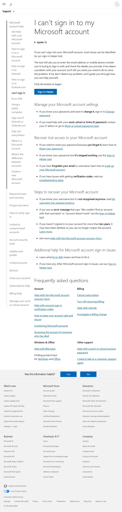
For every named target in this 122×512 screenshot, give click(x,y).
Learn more (45, 231)
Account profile (49, 390)
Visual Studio (48, 477)
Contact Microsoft (21, 501)
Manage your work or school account (20, 302)
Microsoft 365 (9, 456)
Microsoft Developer (51, 446)
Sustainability (88, 477)
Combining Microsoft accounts (51, 325)
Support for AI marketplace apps (55, 456)
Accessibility (87, 472)
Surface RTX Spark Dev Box (14, 406)
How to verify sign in (20, 214)
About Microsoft (89, 446)
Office (57, 359)
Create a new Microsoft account (17, 177)
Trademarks (60, 501)
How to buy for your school (93, 411)
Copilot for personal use (13, 416)
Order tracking (48, 411)
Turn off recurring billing (90, 301)
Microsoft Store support (52, 401)
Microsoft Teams (10, 466)
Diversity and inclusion (91, 466)
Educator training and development (96, 416)
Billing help (16, 293)
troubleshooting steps (51, 180)
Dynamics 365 (9, 451)
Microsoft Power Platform (13, 461)
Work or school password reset (82, 126)
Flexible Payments (50, 426)
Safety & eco (75, 501)
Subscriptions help (20, 285)
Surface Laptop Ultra (12, 401)
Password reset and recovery (18, 195)
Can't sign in (18, 92)
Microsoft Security (11, 446)
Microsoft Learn (49, 451)
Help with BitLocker (45, 348)
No (88, 374)
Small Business (9, 477)
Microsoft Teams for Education (94, 401)
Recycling (87, 501)
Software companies (51, 472)
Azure (45, 441)
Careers (86, 441)
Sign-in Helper (46, 91)
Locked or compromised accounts (17, 228)
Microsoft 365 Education (92, 406)
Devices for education (91, 396)
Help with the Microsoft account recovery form (76, 238)
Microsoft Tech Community (53, 461)
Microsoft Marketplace (52, 466)
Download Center (50, 396)
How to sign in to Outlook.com (19, 83)
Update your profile (16, 253)
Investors (86, 461)
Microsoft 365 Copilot (12, 472)
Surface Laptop (9, 396)
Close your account (20, 278)
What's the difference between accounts (17, 159)
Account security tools (19, 241)
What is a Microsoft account (17, 144)
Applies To (42, 42)
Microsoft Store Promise (52, 421)
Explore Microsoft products (14, 421)
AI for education (89, 426)
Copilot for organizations (13, 411)
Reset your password (50, 148)
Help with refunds (87, 307)
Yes (68, 374)
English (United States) (17, 486)
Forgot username (19, 205)
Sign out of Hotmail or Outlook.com (19, 121)
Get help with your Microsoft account (17, 37)
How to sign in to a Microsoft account (18, 54)
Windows (43, 359)
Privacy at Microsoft (90, 456)
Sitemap (7, 501)
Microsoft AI (8, 441)
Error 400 (17, 98)
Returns (46, 406)
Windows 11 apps (10, 426)
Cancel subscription (88, 295)
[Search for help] (11, 4)
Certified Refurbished (51, 416)
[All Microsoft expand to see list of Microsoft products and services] (4, 4)
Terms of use (47, 501)
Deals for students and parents (94, 421)
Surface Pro (8, 390)
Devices (14, 270)
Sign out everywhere (18, 133)
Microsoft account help (17, 24)
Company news (88, 451)
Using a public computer (17, 108)
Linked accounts (18, 262)
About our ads (100, 501)
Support (7, 11)
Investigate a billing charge (92, 314)
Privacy (35, 501)
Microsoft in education (91, 390)
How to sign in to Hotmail (18, 69)
